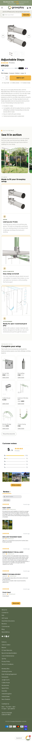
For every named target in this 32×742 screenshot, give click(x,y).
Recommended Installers (9, 653)
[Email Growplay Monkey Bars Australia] (2, 637)
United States (6, 696)
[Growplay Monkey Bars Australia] (16, 8)
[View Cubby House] (8, 388)
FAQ (3, 615)
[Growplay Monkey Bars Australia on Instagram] (6, 637)
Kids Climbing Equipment (9, 674)
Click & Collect (6, 645)
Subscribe (26, 15)
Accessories (5, 685)
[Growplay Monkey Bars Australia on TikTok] (8, 637)
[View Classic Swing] (24, 415)
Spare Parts (5, 688)
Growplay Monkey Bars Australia (18, 721)
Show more (16, 603)
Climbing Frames (7, 671)
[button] (7, 477)
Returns (4, 647)
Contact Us (5, 612)
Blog (3, 629)
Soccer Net (5, 373)
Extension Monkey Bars (23, 398)
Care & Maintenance (8, 656)
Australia (4, 691)
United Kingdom (7, 694)
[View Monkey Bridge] (8, 415)
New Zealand (6, 699)
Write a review (16, 485)
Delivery (4, 642)
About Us (4, 610)
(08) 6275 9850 (6, 714)
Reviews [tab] (7, 492)
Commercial (5, 626)
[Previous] (3, 35)
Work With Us (6, 632)
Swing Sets (5, 677)
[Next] (28, 35)
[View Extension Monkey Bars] (24, 388)
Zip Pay (4, 658)
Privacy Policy (6, 661)
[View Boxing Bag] (24, 364)
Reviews (4, 624)
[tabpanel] (16, 550)
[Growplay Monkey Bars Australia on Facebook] (4, 637)
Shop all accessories (9, 434)
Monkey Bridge (6, 424)
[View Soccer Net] (8, 364)
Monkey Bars (5, 668)
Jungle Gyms (6, 680)
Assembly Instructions (8, 621)
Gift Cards (5, 618)
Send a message (7, 712)
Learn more (5, 377)
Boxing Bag (21, 373)
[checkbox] (7, 500)
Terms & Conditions (7, 664)
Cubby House (6, 398)
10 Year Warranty (7, 650)
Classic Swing (22, 424)
